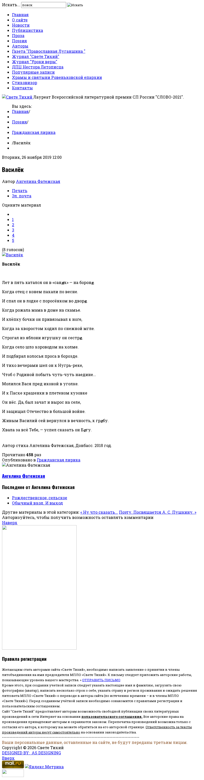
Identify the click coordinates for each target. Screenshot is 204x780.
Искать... (11, 4)
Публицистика (27, 30)
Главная (20, 14)
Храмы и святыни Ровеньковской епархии (57, 77)
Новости (21, 25)
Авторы (20, 46)
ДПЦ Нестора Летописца (37, 66)
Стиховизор (24, 82)
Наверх (9, 522)
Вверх (8, 758)
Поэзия (19, 40)
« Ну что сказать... (99, 512)
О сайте (20, 19)
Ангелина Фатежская (38, 181)
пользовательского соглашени (110, 716)
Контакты (22, 87)
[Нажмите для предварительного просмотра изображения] (12, 254)
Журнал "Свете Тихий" (35, 56)
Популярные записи (33, 72)
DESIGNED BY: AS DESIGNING (31, 752)
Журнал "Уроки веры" (34, 61)
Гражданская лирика (33, 132)
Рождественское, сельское (39, 497)
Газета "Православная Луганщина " (48, 51)
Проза (18, 35)
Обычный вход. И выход (37, 502)
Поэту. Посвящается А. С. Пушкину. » (157, 512)
